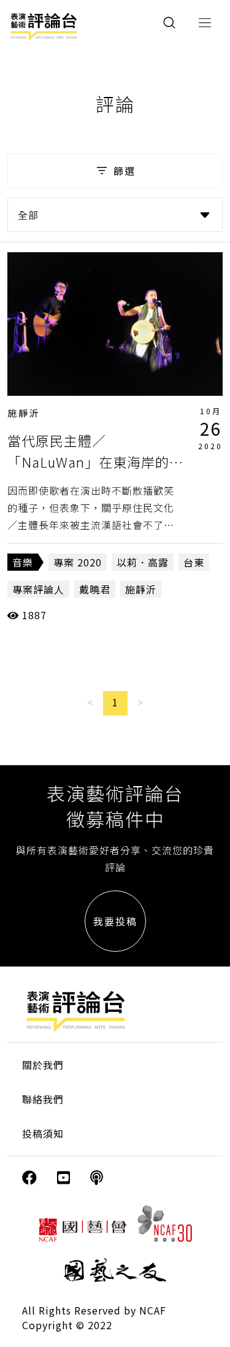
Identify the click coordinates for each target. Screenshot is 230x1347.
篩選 (124, 170)
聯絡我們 (43, 1099)
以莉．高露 (143, 562)
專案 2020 (77, 562)
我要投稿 (115, 921)
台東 (193, 562)
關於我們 (43, 1064)
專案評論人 (38, 589)
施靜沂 (23, 412)
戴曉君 (94, 589)
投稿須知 (43, 1133)
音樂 (22, 562)
